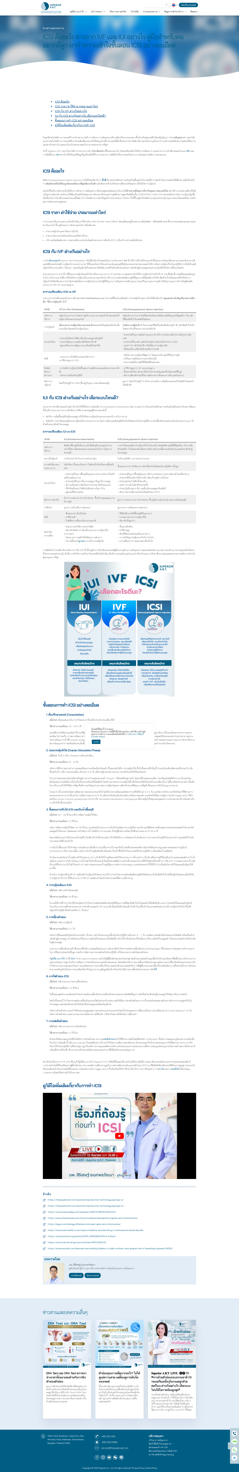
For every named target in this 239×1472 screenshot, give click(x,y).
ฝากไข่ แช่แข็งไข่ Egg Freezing (161, 1454)
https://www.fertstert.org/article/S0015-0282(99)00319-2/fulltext (81, 1236)
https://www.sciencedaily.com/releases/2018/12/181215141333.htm (82, 1212)
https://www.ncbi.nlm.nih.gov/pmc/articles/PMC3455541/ (77, 1242)
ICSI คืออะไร (62, 101)
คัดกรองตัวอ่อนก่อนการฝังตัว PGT (163, 1451)
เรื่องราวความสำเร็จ (118, 11)
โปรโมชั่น (135, 11)
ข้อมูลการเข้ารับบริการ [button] (174, 11)
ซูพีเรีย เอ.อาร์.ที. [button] (77, 11)
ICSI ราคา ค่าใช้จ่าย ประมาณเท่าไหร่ (76, 106)
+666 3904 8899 (109, 1442)
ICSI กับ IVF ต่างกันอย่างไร (71, 111)
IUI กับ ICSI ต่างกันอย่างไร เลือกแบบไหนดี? (80, 115)
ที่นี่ (155, 969)
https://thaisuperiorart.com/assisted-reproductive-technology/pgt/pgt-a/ (86, 1199)
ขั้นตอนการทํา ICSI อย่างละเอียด (74, 120)
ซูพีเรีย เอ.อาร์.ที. (58, 958)
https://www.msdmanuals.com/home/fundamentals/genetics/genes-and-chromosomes (92, 1218)
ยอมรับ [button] (96, 742)
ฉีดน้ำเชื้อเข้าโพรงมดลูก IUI (160, 1444)
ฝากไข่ (161, 1069)
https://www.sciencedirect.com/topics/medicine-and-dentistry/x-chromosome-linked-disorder (95, 1230)
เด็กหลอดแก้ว (55, 260)
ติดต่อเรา (194, 11)
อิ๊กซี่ (104, 180)
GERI (72, 958)
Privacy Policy (138, 1468)
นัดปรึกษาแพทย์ (188, 5)
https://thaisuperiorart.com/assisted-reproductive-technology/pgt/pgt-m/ (86, 1205)
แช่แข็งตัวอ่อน (109, 1039)
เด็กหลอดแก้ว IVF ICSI (158, 1447)
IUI (57, 154)
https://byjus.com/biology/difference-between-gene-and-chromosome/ (84, 1224)
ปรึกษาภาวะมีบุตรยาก (158, 1440)
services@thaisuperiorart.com (114, 1448)
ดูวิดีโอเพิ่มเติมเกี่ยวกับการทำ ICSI (75, 125)
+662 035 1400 (108, 1436)
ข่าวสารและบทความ (53, 28)
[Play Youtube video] (119, 1136)
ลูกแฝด (82, 541)
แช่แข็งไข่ (175, 1069)
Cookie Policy (151, 1468)
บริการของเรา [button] (97, 11)
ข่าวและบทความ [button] (150, 11)
